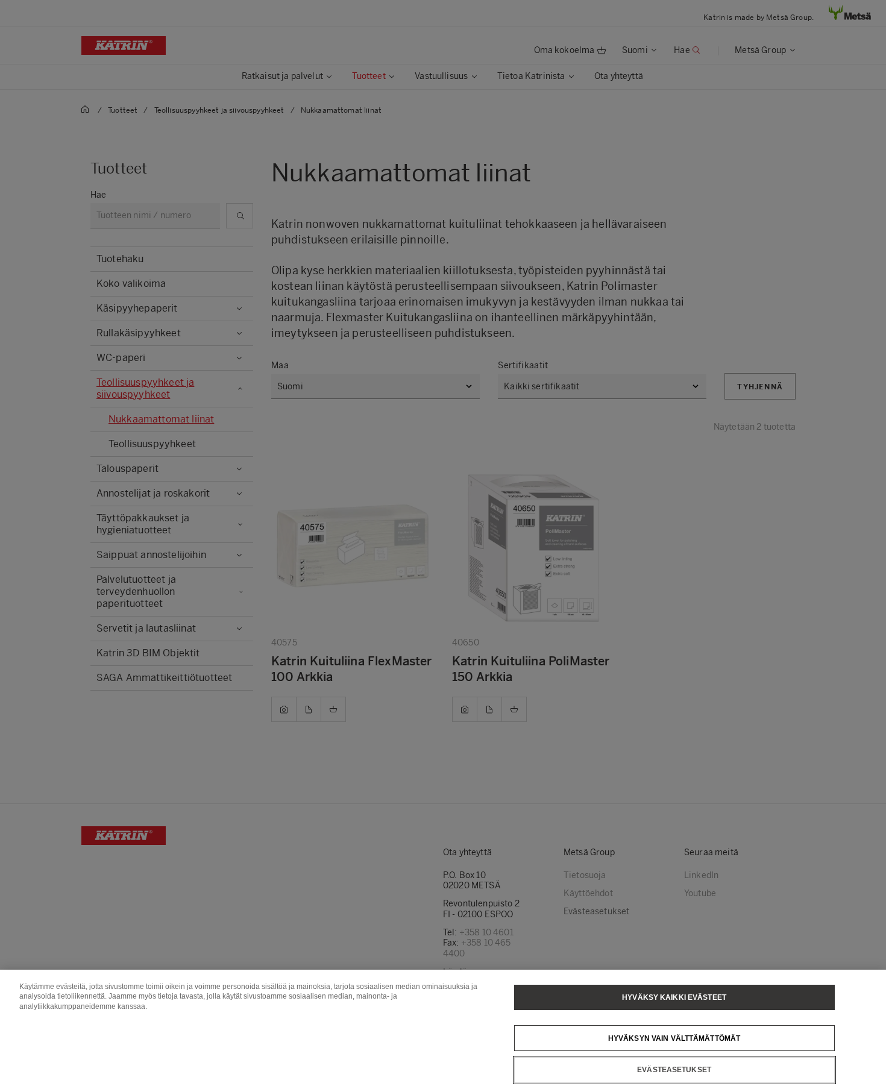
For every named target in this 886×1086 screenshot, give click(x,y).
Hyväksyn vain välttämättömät (674, 1038)
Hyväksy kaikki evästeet (674, 997)
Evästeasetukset (674, 1070)
